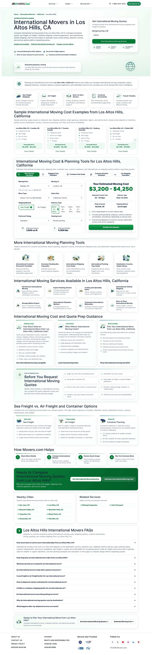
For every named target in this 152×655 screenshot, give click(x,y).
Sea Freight (25, 207)
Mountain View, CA (55, 510)
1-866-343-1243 (118, 4)
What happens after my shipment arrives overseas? (76, 606)
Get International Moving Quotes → (94, 621)
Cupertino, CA (25, 514)
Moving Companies (89, 505)
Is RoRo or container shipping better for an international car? (76, 588)
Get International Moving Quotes (114, 41)
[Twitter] (117, 642)
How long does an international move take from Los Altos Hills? (76, 558)
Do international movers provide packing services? (76, 594)
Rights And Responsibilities (56, 640)
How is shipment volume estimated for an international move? (76, 582)
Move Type (23, 193)
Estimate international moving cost (43, 44)
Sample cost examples (21, 44)
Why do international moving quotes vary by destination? (76, 600)
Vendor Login (50, 644)
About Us (15, 637)
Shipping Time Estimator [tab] (53, 174)
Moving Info (85, 4)
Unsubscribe (50, 647)
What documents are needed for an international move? (76, 564)
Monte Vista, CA (54, 514)
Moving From (23, 181)
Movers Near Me (18, 647)
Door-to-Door (54, 209)
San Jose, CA (24, 505)
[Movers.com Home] (21, 4)
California (40, 14)
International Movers (27, 14)
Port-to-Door (78, 209)
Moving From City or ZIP (100, 31)
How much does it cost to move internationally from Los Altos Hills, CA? (76, 543)
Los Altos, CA (53, 505)
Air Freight (42, 207)
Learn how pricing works (68, 363)
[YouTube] (123, 642)
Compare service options (65, 44)
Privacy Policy (18, 644)
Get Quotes (133, 4)
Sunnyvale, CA (25, 519)
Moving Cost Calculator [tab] (29, 174)
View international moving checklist (115, 363)
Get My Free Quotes (111, 227)
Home (16, 14)
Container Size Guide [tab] (77, 174)
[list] (76, 140)
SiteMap (48, 637)
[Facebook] (112, 642)
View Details (29, 151)
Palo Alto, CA (53, 519)
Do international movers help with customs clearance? (76, 570)
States (67, 4)
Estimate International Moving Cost (119, 479)
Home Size (55, 193)
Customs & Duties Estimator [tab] (101, 174)
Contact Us (16, 640)
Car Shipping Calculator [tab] (125, 174)
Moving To (55, 181)
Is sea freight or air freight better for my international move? (76, 576)
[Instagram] (128, 642)
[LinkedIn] (133, 642)
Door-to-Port (70, 209)
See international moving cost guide (31, 363)
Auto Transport (117, 505)
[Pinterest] (138, 642)
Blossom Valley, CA (26, 510)
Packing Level (56, 216)
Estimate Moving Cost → (124, 621)
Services (52, 4)
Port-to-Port (63, 209)
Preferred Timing (25, 216)
